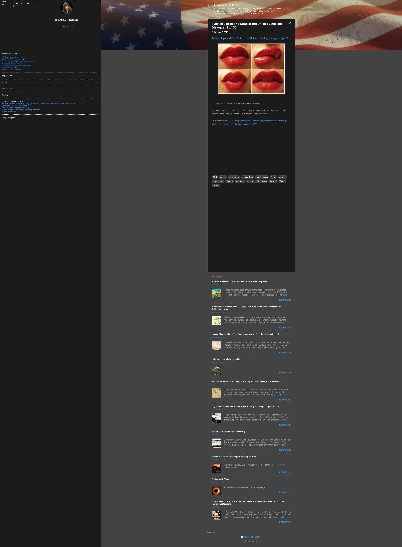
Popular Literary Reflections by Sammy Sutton (18, 62)
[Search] (294, 6)
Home (4, 56)
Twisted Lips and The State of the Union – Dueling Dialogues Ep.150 (250, 38)
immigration (247, 177)
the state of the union (257, 181)
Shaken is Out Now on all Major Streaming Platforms (234, 457)
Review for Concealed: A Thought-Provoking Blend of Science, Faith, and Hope (246, 381)
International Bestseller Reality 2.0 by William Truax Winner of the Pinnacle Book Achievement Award (38, 104)
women (216, 185)
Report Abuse (7, 89)
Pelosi (273, 177)
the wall (273, 181)
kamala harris (262, 177)
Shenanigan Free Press (226, 5)
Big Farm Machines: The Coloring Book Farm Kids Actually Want (239, 281)
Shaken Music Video (220, 479)
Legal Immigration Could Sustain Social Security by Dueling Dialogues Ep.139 (245, 406)
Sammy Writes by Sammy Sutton (14, 60)
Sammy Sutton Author (9, 68)
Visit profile (66, 26)
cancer (223, 177)
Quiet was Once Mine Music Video (226, 359)
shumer (229, 181)
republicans (218, 181)
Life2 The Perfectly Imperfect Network (16, 66)
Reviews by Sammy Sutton (11, 64)
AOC (215, 177)
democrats (234, 177)
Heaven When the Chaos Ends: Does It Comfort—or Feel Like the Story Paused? (246, 334)
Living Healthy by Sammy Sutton (13, 58)
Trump (282, 181)
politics (282, 177)
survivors (240, 181)
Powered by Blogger (252, 537)
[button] (289, 23)
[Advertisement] (251, 252)
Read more (285, 300)
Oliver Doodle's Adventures (12, 70)
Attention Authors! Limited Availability (228, 431)
